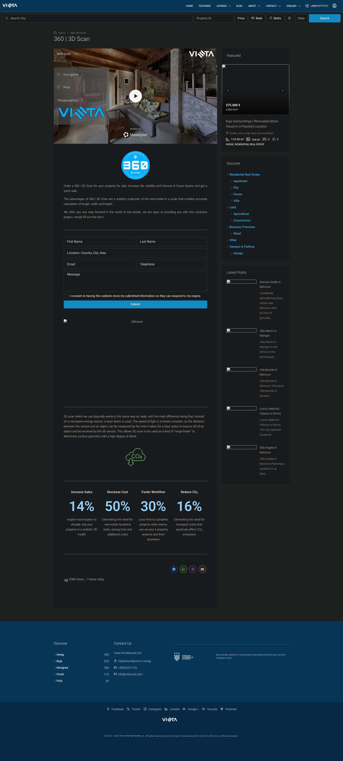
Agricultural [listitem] (241, 214)
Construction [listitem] (242, 220)
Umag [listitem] (60, 654)
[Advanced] (289, 18)
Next (282, 90)
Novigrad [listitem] (62, 667)
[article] (255, 108)
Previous (228, 90)
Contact (271, 6)
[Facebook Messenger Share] (174, 569)
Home (189, 6)
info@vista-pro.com (130, 674)
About (252, 6)
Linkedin (174, 709)
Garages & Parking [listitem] (241, 246)
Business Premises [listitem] (242, 227)
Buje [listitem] (59, 661)
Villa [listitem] (236, 201)
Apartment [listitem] (240, 181)
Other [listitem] (233, 240)
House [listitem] (237, 194)
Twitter (136, 709)
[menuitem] (316, 6)
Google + (193, 709)
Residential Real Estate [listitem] (244, 174)
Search (324, 18)
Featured (205, 6)
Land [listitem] (232, 207)
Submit (135, 304)
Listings (221, 6)
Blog (239, 6)
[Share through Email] (202, 569)
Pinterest (231, 709)
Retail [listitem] (237, 233)
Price (241, 18)
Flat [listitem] (235, 187)
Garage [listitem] (238, 253)
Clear (301, 18)
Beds (258, 18)
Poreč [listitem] (60, 674)
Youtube (211, 709)
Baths (277, 18)
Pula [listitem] (59, 680)
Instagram (155, 709)
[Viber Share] (193, 569)
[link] (255, 89)
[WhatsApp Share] (183, 569)
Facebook (117, 709)
